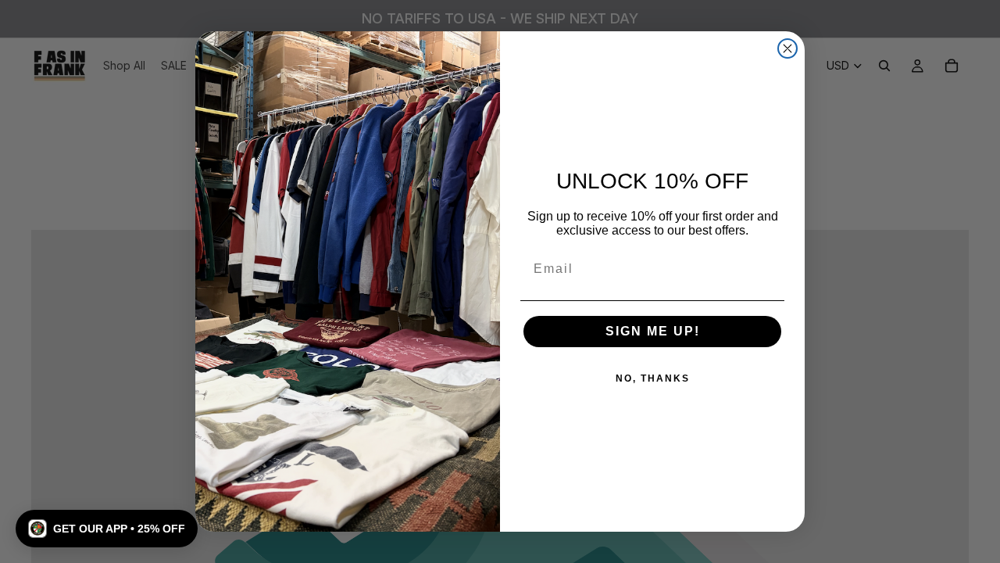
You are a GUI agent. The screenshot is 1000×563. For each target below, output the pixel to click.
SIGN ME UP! (652, 331)
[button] (107, 528)
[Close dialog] (787, 48)
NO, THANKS (653, 378)
